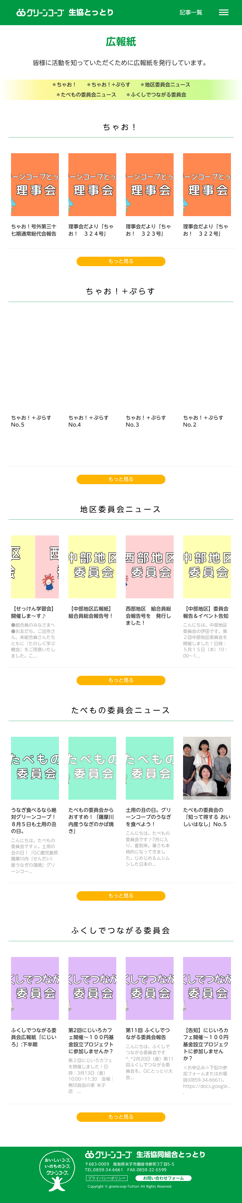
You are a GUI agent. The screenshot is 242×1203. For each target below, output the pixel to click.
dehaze (223, 12)
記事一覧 (191, 12)
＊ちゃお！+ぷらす (108, 84)
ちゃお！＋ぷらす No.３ (147, 421)
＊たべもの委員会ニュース (86, 94)
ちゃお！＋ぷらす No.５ (31, 421)
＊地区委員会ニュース (165, 84)
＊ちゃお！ (64, 84)
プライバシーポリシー (107, 1178)
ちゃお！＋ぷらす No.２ (204, 421)
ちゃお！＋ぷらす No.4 (88, 421)
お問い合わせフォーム (163, 1178)
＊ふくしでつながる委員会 (156, 94)
